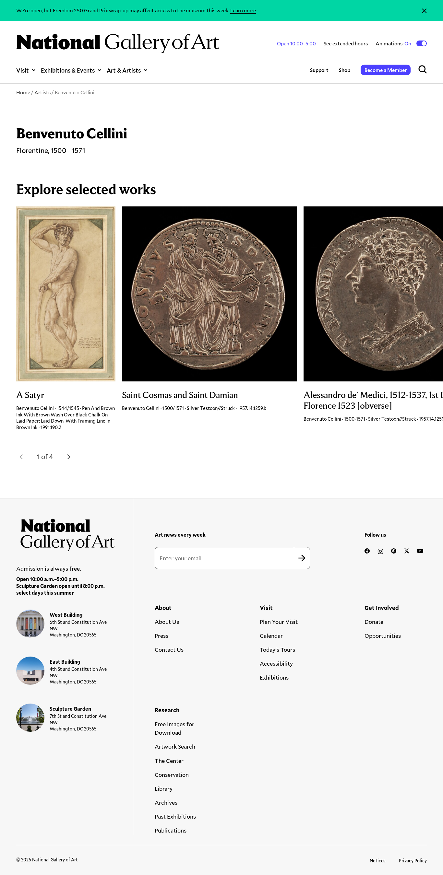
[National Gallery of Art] (65, 532)
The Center (169, 760)
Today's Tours (277, 649)
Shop (344, 69)
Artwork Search (175, 746)
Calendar (271, 635)
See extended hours (346, 43)
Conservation (172, 774)
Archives (166, 802)
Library (164, 788)
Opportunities (383, 635)
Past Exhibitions (175, 816)
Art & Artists (124, 70)
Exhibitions (274, 677)
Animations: (394, 43)
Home (23, 92)
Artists (42, 92)
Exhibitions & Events (68, 70)
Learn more (243, 10)
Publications (170, 830)
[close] (424, 10)
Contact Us (169, 649)
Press (161, 635)
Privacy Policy (413, 861)
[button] (21, 456)
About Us (167, 621)
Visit (22, 70)
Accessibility (276, 663)
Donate (374, 621)
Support (319, 69)
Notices (378, 861)
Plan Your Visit (279, 621)
